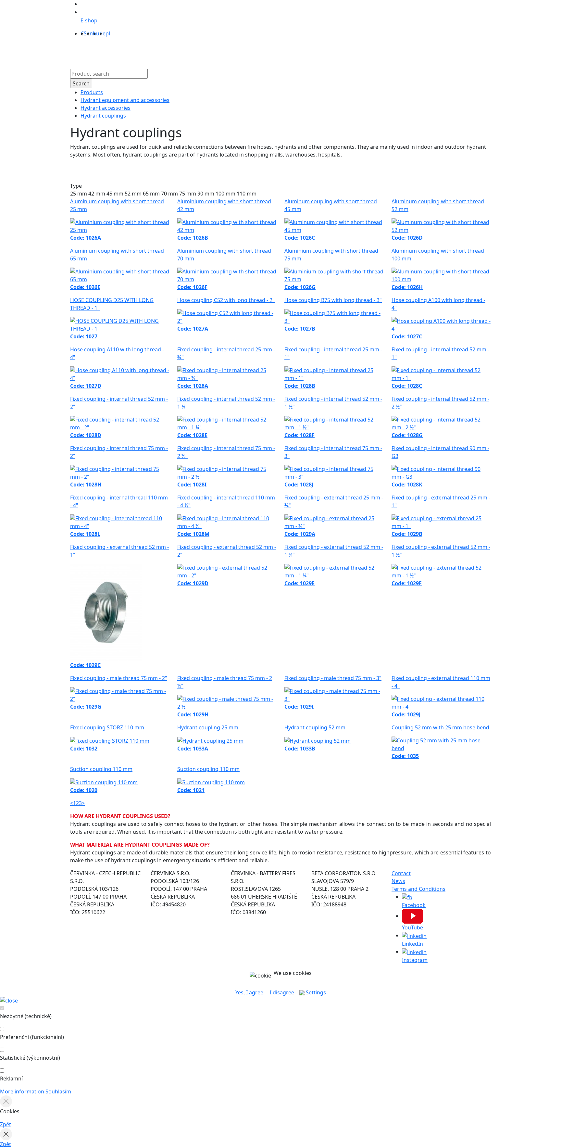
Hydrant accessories (106, 107)
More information (22, 1091)
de (102, 33)
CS (84, 33)
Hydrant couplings (103, 115)
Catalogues (252, 51)
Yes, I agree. (250, 992)
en (90, 33)
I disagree (282, 992)
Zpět (5, 1124)
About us (222, 51)
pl (108, 33)
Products (195, 51)
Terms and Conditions (418, 888)
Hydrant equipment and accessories (125, 100)
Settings (315, 992)
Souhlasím (58, 1091)
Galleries (282, 51)
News (398, 881)
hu (96, 33)
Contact (307, 51)
